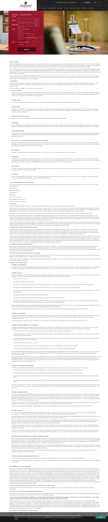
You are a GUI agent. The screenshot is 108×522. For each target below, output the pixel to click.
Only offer (22, 44)
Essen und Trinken (74, 8)
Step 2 (26, 49)
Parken (66, 8)
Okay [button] (100, 517)
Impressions (84, 8)
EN (95, 2)
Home (39, 8)
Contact (91, 8)
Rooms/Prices (52, 8)
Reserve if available (24, 42)
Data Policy (48, 517)
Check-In (44, 8)
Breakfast (60, 8)
